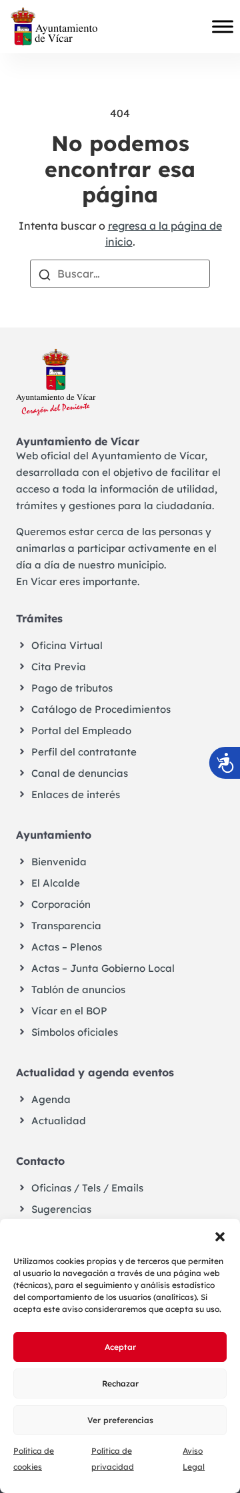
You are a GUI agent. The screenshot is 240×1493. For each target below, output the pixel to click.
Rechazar (120, 1383)
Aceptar (120, 1347)
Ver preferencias (120, 1420)
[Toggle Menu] (222, 26)
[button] (220, 1235)
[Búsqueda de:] (120, 274)
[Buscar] (44, 273)
